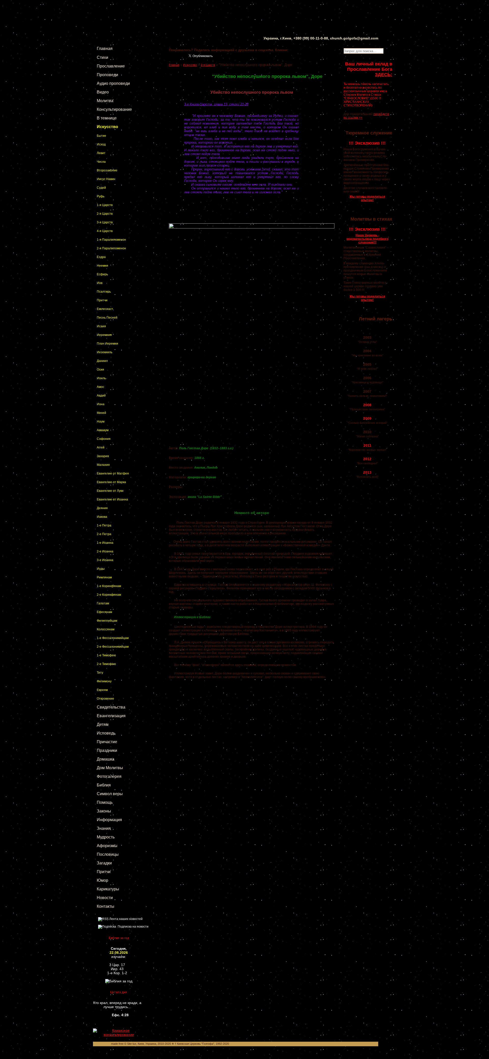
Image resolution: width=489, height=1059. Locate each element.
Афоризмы (107, 846)
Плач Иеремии (107, 343)
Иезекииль (104, 352)
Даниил (102, 361)
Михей (101, 413)
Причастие (107, 742)
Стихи (102, 57)
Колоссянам (105, 629)
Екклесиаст (105, 309)
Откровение (105, 698)
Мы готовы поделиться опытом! (367, 198)
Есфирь (102, 274)
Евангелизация (111, 716)
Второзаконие (107, 170)
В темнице (107, 118)
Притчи (102, 300)
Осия (100, 369)
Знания (104, 828)
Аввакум (102, 430)
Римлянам (104, 577)
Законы (104, 811)
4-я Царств (105, 231)
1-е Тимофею (106, 655)
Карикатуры (108, 889)
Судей (101, 187)
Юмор (102, 880)
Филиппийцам (107, 620)
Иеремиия (104, 335)
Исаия (101, 326)
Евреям (102, 690)
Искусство (107, 127)
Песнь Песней (107, 317)
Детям (102, 724)
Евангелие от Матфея (113, 473)
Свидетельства (111, 707)
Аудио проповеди (113, 83)
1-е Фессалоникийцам (113, 638)
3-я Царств (105, 222)
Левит (101, 153)
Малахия (103, 465)
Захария (103, 456)
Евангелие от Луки (110, 491)
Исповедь (106, 733)
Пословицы (108, 854)
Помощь (105, 802)
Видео (103, 92)
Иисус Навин (106, 179)
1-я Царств (105, 205)
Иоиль (101, 378)
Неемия (102, 265)
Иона (100, 404)
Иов (99, 283)
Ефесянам (104, 612)
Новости (105, 897)
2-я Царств (105, 213)
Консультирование (114, 109)
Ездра (101, 257)
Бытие (101, 136)
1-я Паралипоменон (111, 239)
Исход (101, 144)
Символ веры (110, 794)
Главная (105, 48)
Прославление (111, 66)
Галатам (103, 603)
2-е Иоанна (105, 551)
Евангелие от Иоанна (112, 499)
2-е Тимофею (106, 664)
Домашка (105, 759)
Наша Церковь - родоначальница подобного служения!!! (367, 239)
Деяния (102, 508)
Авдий (101, 395)
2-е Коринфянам (109, 594)
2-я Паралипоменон (111, 248)
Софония (104, 439)
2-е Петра (104, 534)
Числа (101, 162)
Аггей (100, 447)
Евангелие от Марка (111, 482)
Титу (100, 672)
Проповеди (107, 75)
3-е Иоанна (105, 560)
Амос (100, 387)
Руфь (100, 196)
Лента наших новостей (125, 919)
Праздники (107, 750)
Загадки (104, 863)
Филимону (104, 681)
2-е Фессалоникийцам (113, 646)
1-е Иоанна (105, 543)
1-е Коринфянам (109, 586)
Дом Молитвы (110, 768)
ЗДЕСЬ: (383, 74)
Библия (104, 785)
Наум (100, 421)
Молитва (105, 101)
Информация (109, 820)
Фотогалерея (109, 776)
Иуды (101, 569)
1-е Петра (104, 525)
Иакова (102, 517)
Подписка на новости (132, 926)
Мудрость (106, 837)
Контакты (105, 906)
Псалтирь (104, 291)
